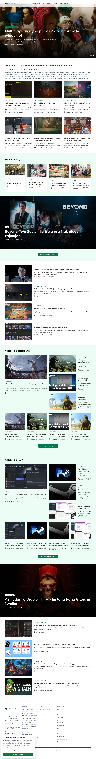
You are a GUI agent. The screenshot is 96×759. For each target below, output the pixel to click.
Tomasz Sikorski (9, 239)
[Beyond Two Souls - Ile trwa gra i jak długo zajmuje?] (48, 222)
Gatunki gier (60, 731)
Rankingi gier (9, 100)
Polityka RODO (39, 749)
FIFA (68, 3)
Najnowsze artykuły (36, 3)
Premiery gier (62, 3)
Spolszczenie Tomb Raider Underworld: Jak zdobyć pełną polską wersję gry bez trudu (29, 720)
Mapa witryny (58, 749)
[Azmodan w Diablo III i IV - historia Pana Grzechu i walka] (48, 590)
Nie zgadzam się (18, 750)
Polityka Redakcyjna (48, 749)
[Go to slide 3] (93, 55)
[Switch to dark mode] (89, 3)
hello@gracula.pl (11, 733)
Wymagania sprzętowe (63, 733)
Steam (55, 3)
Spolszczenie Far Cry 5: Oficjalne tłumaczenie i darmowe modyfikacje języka (30, 732)
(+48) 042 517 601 (11, 731)
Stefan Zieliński (8, 607)
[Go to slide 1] (90, 55)
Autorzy (42, 706)
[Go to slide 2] (91, 55)
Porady (59, 728)
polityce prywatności (23, 747)
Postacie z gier (39, 100)
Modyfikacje (60, 723)
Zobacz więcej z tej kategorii (47, 254)
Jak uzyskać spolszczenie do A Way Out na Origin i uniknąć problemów (29, 726)
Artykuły (25, 706)
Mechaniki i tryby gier (11, 27)
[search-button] (86, 3)
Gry (43, 3)
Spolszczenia (49, 3)
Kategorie (60, 706)
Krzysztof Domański (10, 44)
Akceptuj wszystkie (18, 754)
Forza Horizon (60, 709)
